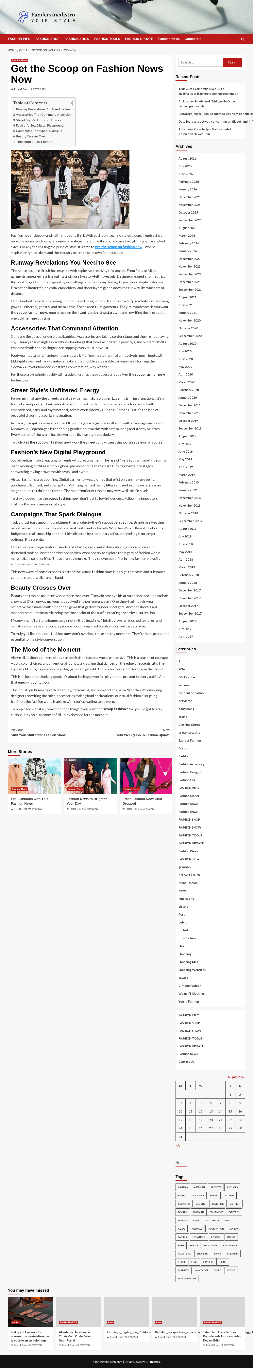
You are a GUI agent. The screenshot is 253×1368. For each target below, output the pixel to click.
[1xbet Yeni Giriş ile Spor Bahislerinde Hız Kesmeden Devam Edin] (222, 1312)
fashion (183, 1220)
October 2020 (188, 328)
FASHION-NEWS (189, 859)
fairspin (183, 748)
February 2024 (188, 243)
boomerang (186, 708)
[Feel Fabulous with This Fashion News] (34, 776)
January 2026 (187, 189)
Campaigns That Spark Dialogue (39, 130)
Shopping (185, 954)
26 (200, 1128)
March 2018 (186, 567)
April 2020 (185, 374)
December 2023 (189, 258)
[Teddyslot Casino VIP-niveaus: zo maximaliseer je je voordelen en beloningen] (30, 1312)
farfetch (234, 1212)
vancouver (202, 1270)
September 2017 (190, 613)
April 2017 (185, 636)
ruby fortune (187, 938)
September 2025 (190, 220)
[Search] (242, 39)
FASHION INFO (19, 39)
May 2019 (185, 459)
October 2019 (188, 420)
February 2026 (188, 181)
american (199, 1187)
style (194, 1262)
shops (218, 1253)
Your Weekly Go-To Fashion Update (142, 732)
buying (214, 1195)
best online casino (191, 693)
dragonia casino (189, 732)
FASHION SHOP (47, 39)
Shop (181, 946)
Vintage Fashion (189, 985)
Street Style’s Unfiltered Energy (38, 120)
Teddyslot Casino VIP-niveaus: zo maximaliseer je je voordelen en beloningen (208, 91)
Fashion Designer (190, 772)
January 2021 (187, 312)
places (194, 1245)
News (182, 890)
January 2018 (187, 582)
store (181, 1262)
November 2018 (189, 505)
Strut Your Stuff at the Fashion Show (38, 732)
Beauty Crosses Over (31, 136)
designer (201, 1203)
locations (199, 1237)
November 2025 (189, 204)
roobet (183, 930)
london (216, 1237)
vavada (183, 977)
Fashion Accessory (191, 764)
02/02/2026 (92, 809)
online (231, 1237)
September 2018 (190, 521)
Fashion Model (188, 796)
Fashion (183, 756)
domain (183, 1212)
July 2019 (185, 444)
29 (230, 1128)
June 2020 (185, 359)
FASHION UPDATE (139, 39)
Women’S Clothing (191, 993)
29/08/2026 (37, 1345)
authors (232, 1187)
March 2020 (186, 382)
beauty (182, 1195)
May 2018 (185, 551)
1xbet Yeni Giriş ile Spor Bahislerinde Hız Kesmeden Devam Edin (206, 131)
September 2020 (190, 336)
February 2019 (188, 482)
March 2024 (186, 235)
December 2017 (189, 590)
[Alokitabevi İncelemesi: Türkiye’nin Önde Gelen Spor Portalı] (78, 1312)
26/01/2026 (148, 809)
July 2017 (185, 629)
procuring (210, 1245)
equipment (216, 1212)
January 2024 (187, 251)
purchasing (230, 1245)
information (216, 1228)
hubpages (196, 1228)
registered (184, 1253)
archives (216, 1187)
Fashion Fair (186, 780)
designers (218, 1203)
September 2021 (190, 289)
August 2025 (187, 228)
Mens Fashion (188, 883)
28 (220, 1128)
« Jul (178, 1145)
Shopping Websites (192, 970)
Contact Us (193, 39)
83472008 (183, 1187)
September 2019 (190, 428)
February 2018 (188, 575)
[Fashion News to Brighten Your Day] (90, 776)
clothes (229, 1195)
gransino (184, 867)
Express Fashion (189, 740)
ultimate (183, 1270)
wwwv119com (187, 1278)
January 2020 (187, 397)
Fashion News (169, 39)
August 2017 (187, 621)
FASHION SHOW (76, 39)
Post (181, 914)
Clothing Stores (189, 724)
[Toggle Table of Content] (67, 103)
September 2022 (190, 274)
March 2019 (186, 474)
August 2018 (187, 528)
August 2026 (187, 158)
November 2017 (189, 598)
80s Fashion (186, 677)
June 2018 (185, 544)
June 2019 (185, 451)
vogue (231, 1270)
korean (234, 1228)
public (182, 922)
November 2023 (189, 266)
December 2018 (189, 498)
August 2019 (187, 436)
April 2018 (185, 559)
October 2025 (188, 212)
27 (211, 1128)
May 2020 (185, 366)
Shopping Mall (188, 962)
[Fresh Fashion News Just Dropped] (146, 776)
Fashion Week (188, 851)
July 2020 (185, 351)
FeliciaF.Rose (21, 89)
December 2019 (189, 405)
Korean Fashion (189, 875)
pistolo (183, 906)
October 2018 (188, 513)
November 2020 (189, 320)
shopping (203, 1253)
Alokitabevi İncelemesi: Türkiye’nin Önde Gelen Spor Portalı (206, 103)
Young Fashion (188, 1001)
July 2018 (185, 536)
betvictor (185, 701)
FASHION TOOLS (107, 39)
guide (181, 1228)
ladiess (182, 1237)
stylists (208, 1262)
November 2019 (189, 413)
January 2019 (187, 490)
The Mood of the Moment (35, 141)
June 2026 (185, 174)
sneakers (232, 1253)
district (235, 1203)
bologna (198, 1195)
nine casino (186, 898)
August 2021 (187, 297)
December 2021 (189, 282)
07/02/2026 (37, 809)
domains (198, 1212)
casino (182, 716)
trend (223, 1262)
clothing (184, 1203)
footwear (213, 1220)
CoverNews (133, 1361)
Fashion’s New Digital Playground (40, 125)
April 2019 (185, 467)
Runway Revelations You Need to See (43, 109)
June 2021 (185, 305)
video (217, 1270)
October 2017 (188, 605)
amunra (183, 685)
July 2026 (185, 166)
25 (190, 1128)
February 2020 (188, 390)
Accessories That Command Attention (44, 114)
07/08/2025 (39, 89)
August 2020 (187, 343)
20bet (182, 669)
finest (197, 1220)
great (229, 1220)
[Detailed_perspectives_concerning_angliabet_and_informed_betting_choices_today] (174, 1312)
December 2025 (189, 197)
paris (181, 1245)
